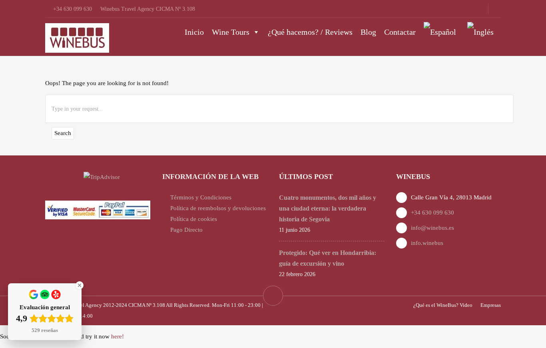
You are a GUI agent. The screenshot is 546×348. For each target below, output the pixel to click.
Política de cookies (193, 219)
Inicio (194, 32)
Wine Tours (230, 32)
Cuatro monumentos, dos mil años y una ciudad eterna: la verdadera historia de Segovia (327, 208)
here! (117, 336)
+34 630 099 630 (432, 212)
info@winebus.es (432, 228)
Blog (368, 32)
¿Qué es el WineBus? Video (442, 305)
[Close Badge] (80, 285)
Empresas (490, 305)
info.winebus (427, 243)
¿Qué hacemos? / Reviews (310, 32)
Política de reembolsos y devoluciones (218, 208)
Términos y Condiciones (200, 197)
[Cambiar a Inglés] (482, 32)
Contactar (400, 32)
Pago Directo (186, 230)
